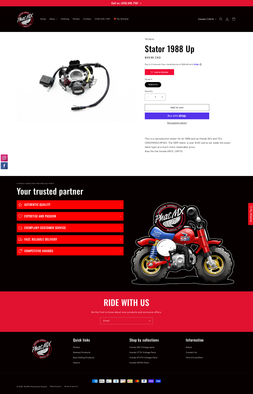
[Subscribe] (149, 320)
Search (76, 362)
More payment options (177, 123)
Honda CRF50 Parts (139, 362)
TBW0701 (153, 84)
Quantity (149, 91)
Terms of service (71, 386)
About (189, 347)
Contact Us (191, 352)
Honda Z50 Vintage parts (142, 347)
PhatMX (27, 387)
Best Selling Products (84, 357)
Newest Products (81, 352)
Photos (76, 347)
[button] (53, 19)
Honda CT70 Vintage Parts (142, 352)
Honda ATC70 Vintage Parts (143, 357)
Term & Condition (194, 357)
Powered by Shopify (39, 387)
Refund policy (55, 386)
